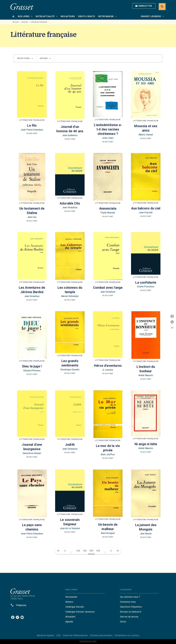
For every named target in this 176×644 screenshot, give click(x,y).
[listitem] (12, 617)
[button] (143, 6)
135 (78, 550)
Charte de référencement (75, 635)
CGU (58, 635)
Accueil (16, 22)
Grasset (25, 22)
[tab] (13, 16)
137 (91, 550)
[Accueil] (22, 6)
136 (85, 550)
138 (98, 550)
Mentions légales (45, 635)
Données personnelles (101, 635)
